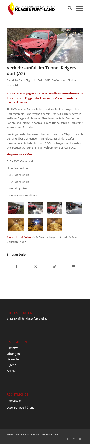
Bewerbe (13, 359)
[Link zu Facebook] (67, 439)
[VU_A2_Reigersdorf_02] (35, 208)
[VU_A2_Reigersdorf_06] (35, 224)
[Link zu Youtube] (80, 439)
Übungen (13, 353)
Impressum (14, 400)
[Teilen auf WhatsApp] (54, 266)
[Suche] (68, 8)
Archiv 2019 (44, 80)
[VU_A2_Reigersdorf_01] (16, 208)
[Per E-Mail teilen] (73, 266)
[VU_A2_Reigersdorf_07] (54, 224)
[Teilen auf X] (35, 266)
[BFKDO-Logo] (37, 8)
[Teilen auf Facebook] (16, 266)
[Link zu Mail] (74, 439)
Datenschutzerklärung (20, 407)
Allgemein (31, 80)
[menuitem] (68, 8)
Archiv (11, 370)
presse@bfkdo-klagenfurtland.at (27, 318)
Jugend (12, 365)
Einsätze (55, 80)
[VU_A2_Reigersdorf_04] (73, 208)
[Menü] (77, 8)
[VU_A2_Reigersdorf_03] (45, 45)
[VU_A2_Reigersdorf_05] (16, 224)
